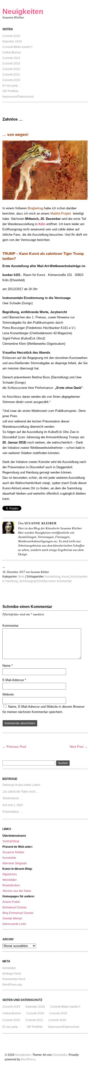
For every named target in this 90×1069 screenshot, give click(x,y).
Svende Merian (12, 918)
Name (7, 665)
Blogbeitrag (35, 208)
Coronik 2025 (11, 36)
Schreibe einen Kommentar (54, 581)
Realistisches (11, 885)
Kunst (65, 576)
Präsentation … (12, 811)
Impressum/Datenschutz (18, 96)
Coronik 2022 (11, 69)
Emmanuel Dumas (14, 907)
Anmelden (9, 968)
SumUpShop (10, 841)
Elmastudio (60, 1055)
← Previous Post (14, 746)
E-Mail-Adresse (14, 680)
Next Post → (79, 746)
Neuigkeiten (22, 11)
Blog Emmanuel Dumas (17, 913)
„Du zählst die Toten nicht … (20, 791)
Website (8, 694)
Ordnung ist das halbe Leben (21, 785)
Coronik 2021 (11, 74)
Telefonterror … (12, 798)
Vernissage (26, 581)
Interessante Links (14, 924)
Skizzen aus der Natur (16, 891)
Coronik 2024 (11, 58)
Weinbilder (9, 880)
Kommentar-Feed (13, 979)
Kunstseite (9, 857)
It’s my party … (11, 85)
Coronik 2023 (11, 63)
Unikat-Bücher (11, 52)
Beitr (21, 576)
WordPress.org (12, 984)
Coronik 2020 (11, 80)
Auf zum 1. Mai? (12, 805)
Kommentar (10, 625)
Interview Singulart (14, 863)
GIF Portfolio (10, 91)
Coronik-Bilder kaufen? (17, 47)
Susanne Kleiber (13, 852)
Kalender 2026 (12, 41)
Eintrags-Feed (11, 973)
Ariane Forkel (11, 902)
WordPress (28, 1059)
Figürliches (9, 874)
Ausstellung (52, 576)
